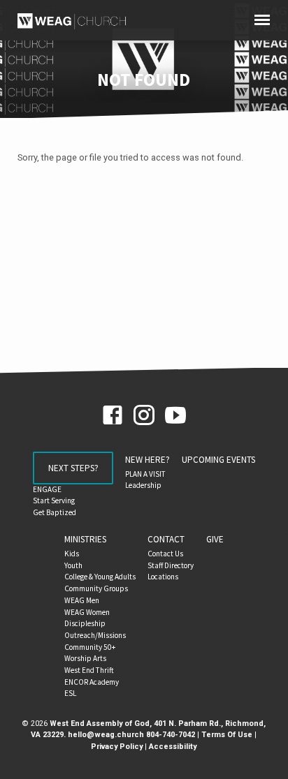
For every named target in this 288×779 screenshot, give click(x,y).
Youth (73, 565)
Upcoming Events (218, 460)
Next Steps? (73, 468)
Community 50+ (89, 647)
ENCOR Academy (91, 682)
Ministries (85, 539)
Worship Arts (85, 658)
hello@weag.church (106, 734)
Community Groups (96, 588)
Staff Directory (170, 565)
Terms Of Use (226, 734)
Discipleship (85, 623)
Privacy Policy (117, 746)
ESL (70, 693)
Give (215, 539)
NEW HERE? (147, 460)
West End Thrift (89, 670)
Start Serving (54, 500)
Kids (71, 553)
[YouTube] (175, 416)
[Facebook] (112, 416)
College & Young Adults (100, 576)
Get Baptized (54, 512)
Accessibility (172, 746)
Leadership (143, 485)
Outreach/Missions (95, 635)
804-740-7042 (170, 734)
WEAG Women (87, 612)
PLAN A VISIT (145, 474)
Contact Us (165, 553)
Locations (162, 576)
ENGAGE (47, 489)
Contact (166, 539)
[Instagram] (144, 416)
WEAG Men (81, 600)
